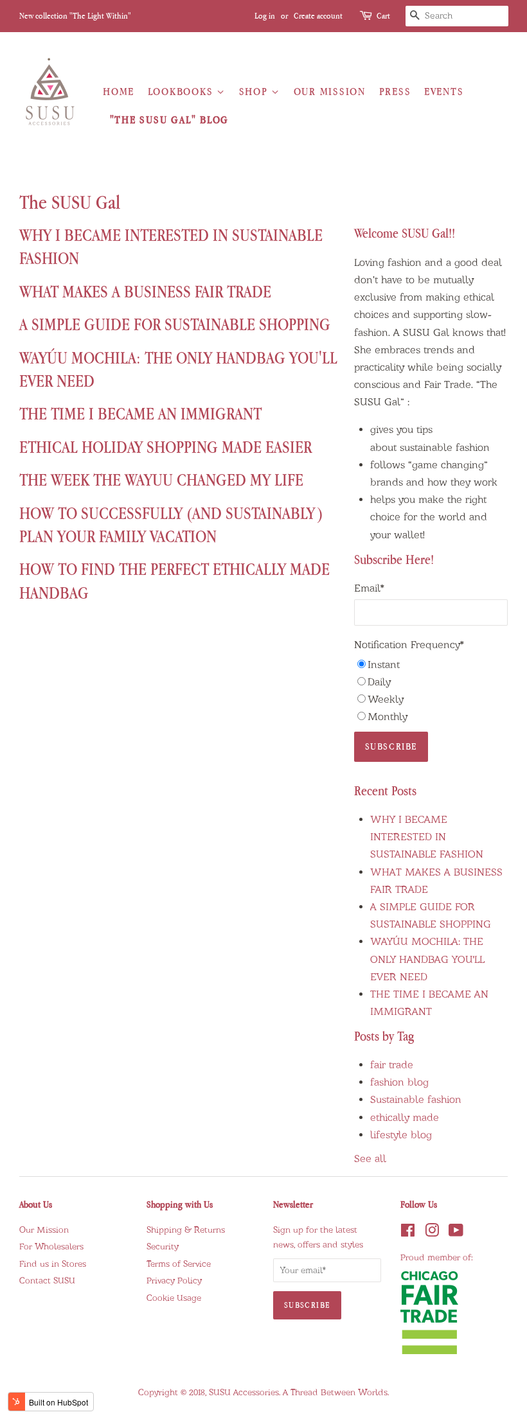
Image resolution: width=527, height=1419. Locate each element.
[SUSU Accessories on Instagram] (432, 1233)
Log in (265, 15)
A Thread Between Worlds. (336, 1392)
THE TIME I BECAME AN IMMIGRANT (140, 413)
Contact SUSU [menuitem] (47, 1280)
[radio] (431, 664)
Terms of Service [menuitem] (179, 1263)
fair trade (391, 1065)
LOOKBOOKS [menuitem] (182, 91)
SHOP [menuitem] (255, 91)
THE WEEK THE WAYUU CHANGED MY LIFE (161, 479)
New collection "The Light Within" (75, 15)
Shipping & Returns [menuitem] (186, 1229)
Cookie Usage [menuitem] (174, 1297)
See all (370, 1158)
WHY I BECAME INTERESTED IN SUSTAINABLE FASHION (426, 836)
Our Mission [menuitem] (44, 1229)
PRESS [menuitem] (395, 91)
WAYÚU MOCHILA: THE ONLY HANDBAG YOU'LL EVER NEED (427, 958)
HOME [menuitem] (118, 91)
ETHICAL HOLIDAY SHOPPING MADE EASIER (165, 446)
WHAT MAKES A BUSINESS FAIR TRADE (145, 291)
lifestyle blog (401, 1135)
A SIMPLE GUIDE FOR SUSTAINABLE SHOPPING (174, 324)
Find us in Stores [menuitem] (52, 1263)
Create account (318, 15)
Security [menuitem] (163, 1246)
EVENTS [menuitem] (443, 91)
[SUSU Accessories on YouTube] (456, 1233)
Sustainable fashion (415, 1099)
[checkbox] (431, 691)
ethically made (404, 1117)
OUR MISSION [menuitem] (330, 91)
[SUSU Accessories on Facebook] (407, 1233)
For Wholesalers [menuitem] (51, 1246)
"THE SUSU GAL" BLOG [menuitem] (169, 119)
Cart (384, 15)
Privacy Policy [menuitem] (174, 1280)
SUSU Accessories (244, 1392)
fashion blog (399, 1082)
